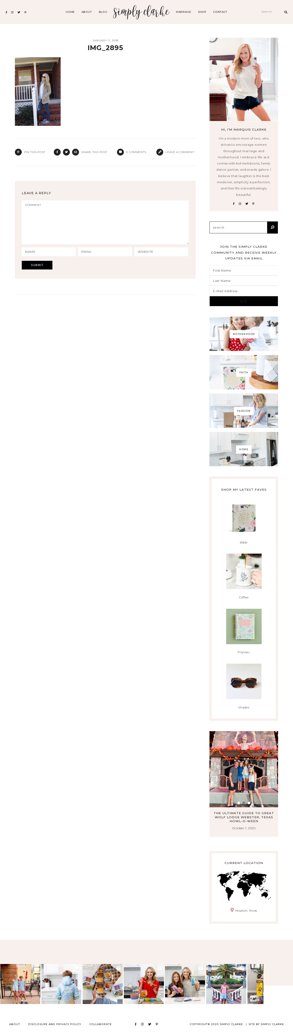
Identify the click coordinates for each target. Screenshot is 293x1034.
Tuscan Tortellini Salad (244, 813)
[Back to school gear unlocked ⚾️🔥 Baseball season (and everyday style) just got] (61, 984)
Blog (103, 11)
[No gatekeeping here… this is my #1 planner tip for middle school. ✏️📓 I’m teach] (185, 984)
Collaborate (100, 1024)
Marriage (183, 11)
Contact (220, 11)
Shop (202, 11)
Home (70, 11)
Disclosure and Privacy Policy (54, 1024)
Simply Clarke (141, 12)
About (86, 11)
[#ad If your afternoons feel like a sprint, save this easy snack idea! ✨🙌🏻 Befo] (103, 984)
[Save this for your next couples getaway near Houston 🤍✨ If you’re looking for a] (226, 984)
